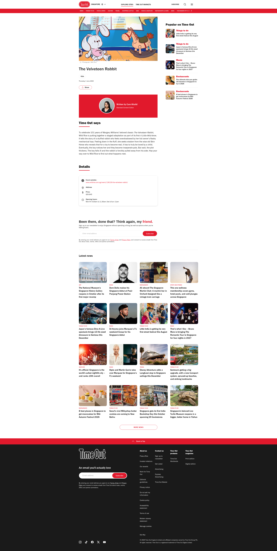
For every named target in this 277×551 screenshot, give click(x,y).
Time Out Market (161, 482)
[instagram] (80, 542)
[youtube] (104, 542)
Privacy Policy (126, 240)
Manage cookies (145, 526)
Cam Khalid (132, 105)
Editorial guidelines (143, 481)
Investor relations (146, 461)
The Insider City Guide (184, 11)
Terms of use (144, 513)
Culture (110, 11)
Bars (172, 11)
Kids (137, 11)
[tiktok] (86, 542)
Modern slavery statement (145, 520)
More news (138, 427)
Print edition (189, 459)
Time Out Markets (143, 5)
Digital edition (190, 464)
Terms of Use (114, 240)
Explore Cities (127, 5)
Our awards (144, 467)
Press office (144, 456)
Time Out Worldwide (174, 460)
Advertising (159, 469)
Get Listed (158, 464)
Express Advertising (159, 476)
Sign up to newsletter (159, 457)
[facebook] (92, 542)
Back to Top (140, 441)
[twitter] (98, 542)
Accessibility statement (144, 507)
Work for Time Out (145, 473)
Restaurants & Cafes (162, 11)
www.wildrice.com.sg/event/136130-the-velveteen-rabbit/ (107, 182)
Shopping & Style (128, 11)
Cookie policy (144, 500)
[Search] (185, 4)
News (81, 11)
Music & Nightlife (147, 11)
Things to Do (90, 11)
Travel (117, 11)
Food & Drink (101, 11)
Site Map (142, 535)
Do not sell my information (145, 494)
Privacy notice (145, 487)
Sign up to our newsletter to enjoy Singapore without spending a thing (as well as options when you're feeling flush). (116, 227)
